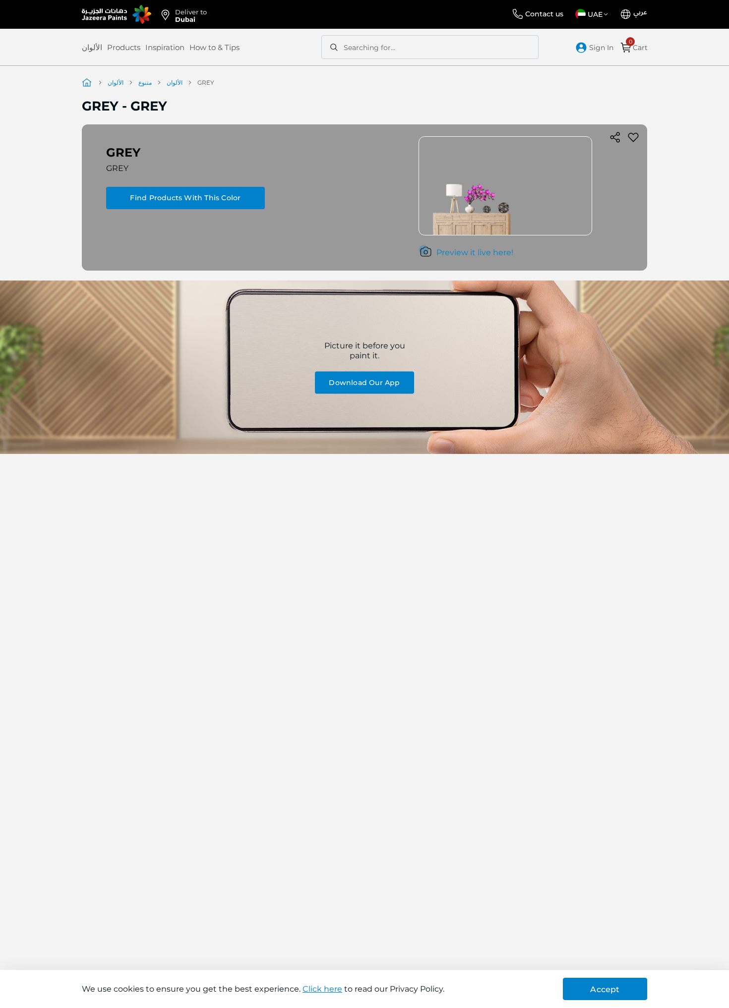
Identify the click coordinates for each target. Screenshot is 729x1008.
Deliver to (191, 15)
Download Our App (364, 382)
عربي (640, 12)
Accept (604, 989)
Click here (322, 989)
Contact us (544, 13)
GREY (117, 168)
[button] (593, 14)
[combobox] (430, 47)
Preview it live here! (474, 252)
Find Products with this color (185, 197)
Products (123, 47)
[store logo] (116, 14)
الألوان (92, 47)
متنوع (145, 82)
